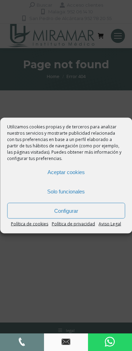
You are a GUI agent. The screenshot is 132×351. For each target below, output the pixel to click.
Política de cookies (29, 224)
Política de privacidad (73, 224)
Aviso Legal (110, 224)
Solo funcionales (66, 191)
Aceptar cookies (66, 172)
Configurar (66, 210)
